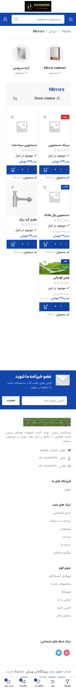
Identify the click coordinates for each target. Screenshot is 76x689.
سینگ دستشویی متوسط (58, 147)
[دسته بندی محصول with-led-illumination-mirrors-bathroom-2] (21, 60)
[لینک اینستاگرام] (67, 653)
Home (66, 31)
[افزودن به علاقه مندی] (45, 117)
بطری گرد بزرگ (28, 220)
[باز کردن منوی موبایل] (70, 19)
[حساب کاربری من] (5, 19)
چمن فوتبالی (61, 278)
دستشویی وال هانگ (56, 215)
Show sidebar (44, 98)
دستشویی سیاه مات (24, 145)
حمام (52, 31)
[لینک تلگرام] (59, 653)
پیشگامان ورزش (36, 671)
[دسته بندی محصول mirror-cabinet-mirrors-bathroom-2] (55, 60)
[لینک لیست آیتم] (38, 489)
